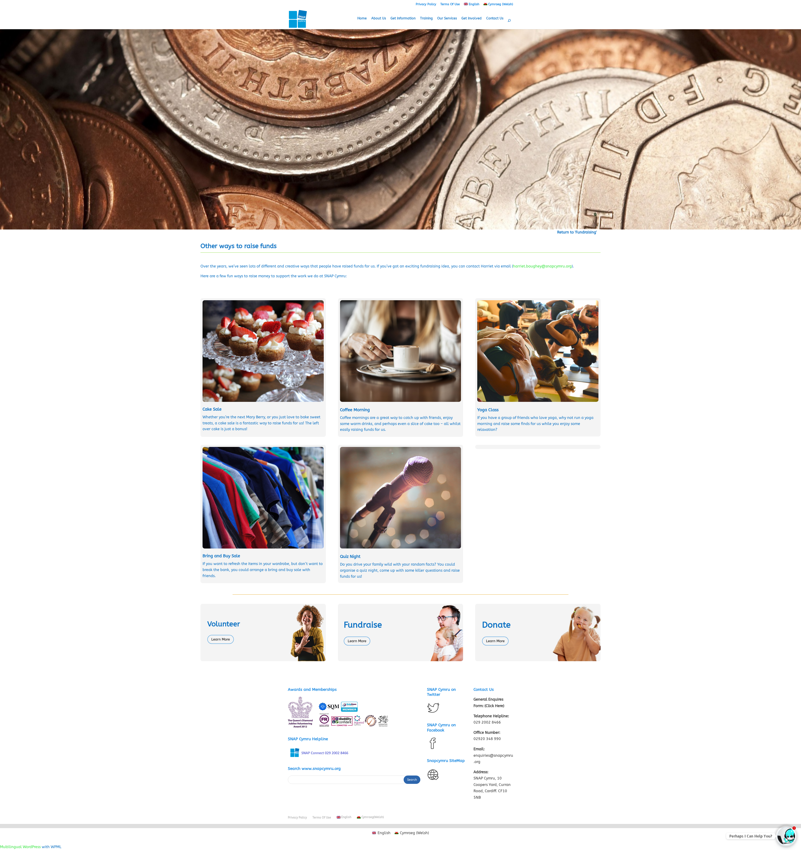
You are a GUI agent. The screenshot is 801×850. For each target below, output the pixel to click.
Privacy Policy (426, 4)
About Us (378, 18)
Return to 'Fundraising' (577, 232)
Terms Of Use (450, 4)
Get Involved (471, 18)
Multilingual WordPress (20, 847)
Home (362, 18)
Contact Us (494, 18)
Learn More (220, 639)
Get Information (403, 18)
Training (426, 18)
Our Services (447, 18)
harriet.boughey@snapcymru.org (542, 266)
